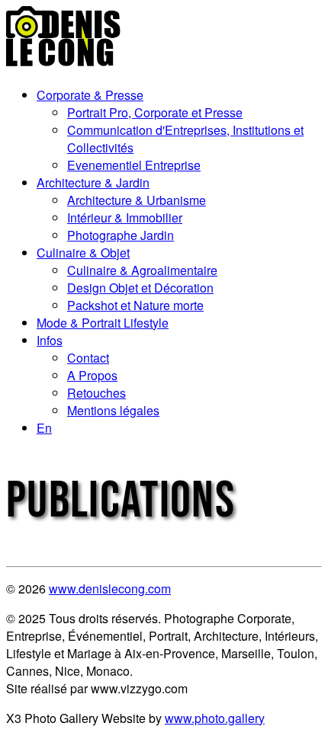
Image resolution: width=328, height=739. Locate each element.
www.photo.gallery (215, 718)
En (44, 428)
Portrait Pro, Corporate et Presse (155, 112)
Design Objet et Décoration (140, 287)
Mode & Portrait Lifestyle (103, 322)
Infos (50, 340)
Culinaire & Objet (83, 252)
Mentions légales (113, 410)
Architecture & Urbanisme (136, 200)
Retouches (96, 392)
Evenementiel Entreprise (134, 165)
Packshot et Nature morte (135, 305)
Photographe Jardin (120, 235)
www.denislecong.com (110, 588)
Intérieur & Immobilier (124, 217)
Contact (88, 357)
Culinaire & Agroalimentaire (142, 270)
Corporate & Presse (90, 95)
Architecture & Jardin (93, 182)
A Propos (92, 375)
